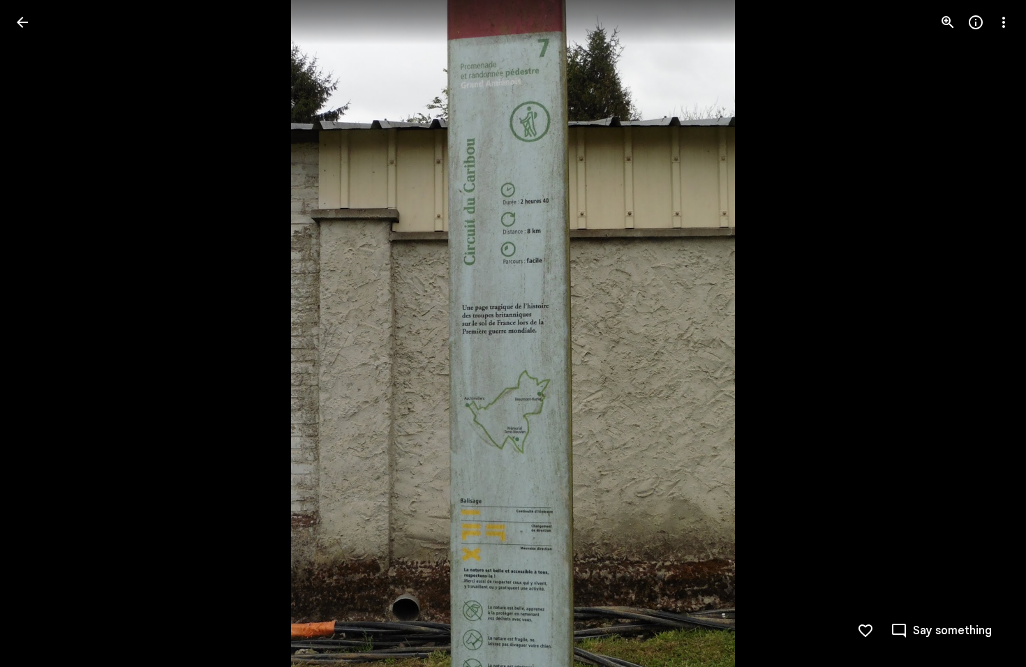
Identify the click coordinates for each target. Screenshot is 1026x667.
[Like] (865, 630)
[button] (39, 333)
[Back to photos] (22, 22)
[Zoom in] (948, 22)
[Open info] (976, 22)
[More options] (1004, 22)
